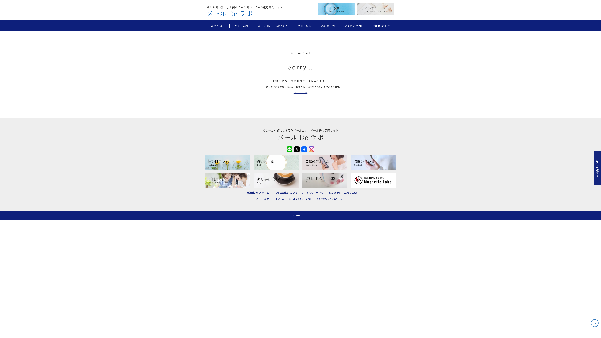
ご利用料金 (305, 26)
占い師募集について (285, 193)
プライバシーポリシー (313, 193)
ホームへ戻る (300, 92)
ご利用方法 (241, 26)
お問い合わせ (381, 26)
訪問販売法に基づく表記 (343, 193)
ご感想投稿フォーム (257, 193)
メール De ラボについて (272, 26)
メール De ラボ (230, 13)
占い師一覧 (328, 26)
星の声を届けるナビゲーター (330, 198)
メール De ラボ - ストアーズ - (271, 198)
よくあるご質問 (354, 26)
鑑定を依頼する (597, 167)
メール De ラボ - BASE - (301, 198)
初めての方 (218, 26)
